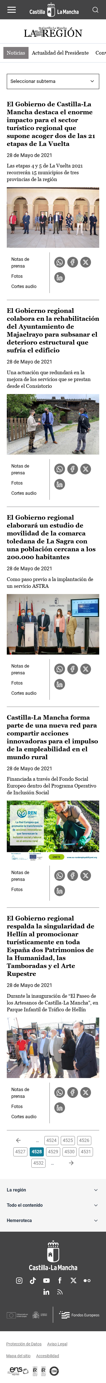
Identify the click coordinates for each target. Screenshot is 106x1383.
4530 (69, 1151)
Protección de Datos (24, 1344)
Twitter (73, 1280)
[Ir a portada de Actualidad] (53, 32)
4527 (20, 1151)
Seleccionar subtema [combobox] (32, 81)
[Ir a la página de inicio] (54, 9)
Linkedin (46, 1292)
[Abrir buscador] (95, 9)
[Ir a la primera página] (23, 1140)
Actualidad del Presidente (60, 53)
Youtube (46, 1280)
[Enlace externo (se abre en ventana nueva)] (43, 1371)
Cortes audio (23, 286)
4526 (84, 1140)
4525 (68, 1140)
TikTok (33, 1280)
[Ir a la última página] (67, 1163)
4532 (38, 1163)
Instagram (19, 1280)
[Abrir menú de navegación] (12, 10)
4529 (53, 1151)
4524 (51, 1140)
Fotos (17, 276)
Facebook (60, 1280)
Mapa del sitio (18, 1356)
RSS (60, 1292)
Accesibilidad (47, 1356)
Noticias (16, 53)
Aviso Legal (57, 1344)
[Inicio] (53, 1255)
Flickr (87, 1280)
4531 (86, 1151)
